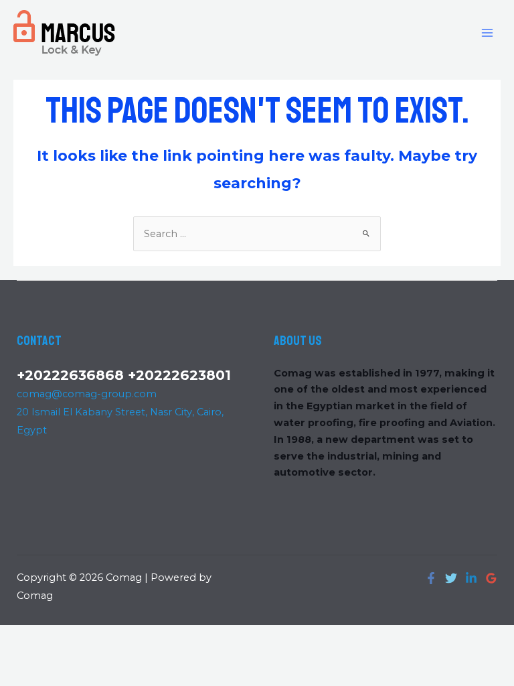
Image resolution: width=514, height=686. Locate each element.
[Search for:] (257, 234)
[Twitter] (451, 578)
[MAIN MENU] (487, 32)
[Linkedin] (471, 578)
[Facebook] (431, 578)
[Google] (491, 578)
